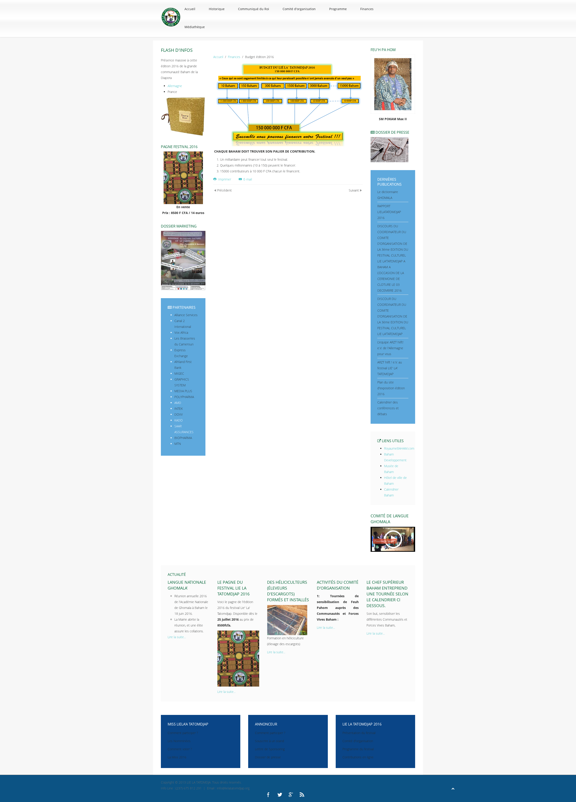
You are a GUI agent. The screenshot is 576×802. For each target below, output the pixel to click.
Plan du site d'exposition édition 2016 (391, 388)
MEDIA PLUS (183, 391)
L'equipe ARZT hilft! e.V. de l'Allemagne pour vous (390, 348)
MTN (177, 444)
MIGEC (179, 373)
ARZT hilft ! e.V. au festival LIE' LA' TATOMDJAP (389, 368)
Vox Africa (181, 332)
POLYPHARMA (184, 397)
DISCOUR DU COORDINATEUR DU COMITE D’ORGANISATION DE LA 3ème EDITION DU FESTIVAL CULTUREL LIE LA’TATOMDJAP (392, 316)
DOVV (178, 414)
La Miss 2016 (177, 757)
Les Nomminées (179, 741)
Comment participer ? (183, 733)
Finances (367, 9)
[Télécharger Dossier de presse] (389, 149)
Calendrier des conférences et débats (388, 408)
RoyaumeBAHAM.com (399, 448)
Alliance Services (186, 315)
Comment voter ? (180, 749)
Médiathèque (194, 27)
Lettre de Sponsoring (270, 749)
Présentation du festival (359, 733)
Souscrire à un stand (269, 741)
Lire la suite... (177, 637)
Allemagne (175, 86)
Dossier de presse (268, 757)
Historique (217, 9)
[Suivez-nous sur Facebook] (268, 794)
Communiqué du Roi (253, 9)
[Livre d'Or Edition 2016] (183, 116)
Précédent (224, 190)
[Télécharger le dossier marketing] (183, 260)
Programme (338, 9)
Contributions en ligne (358, 757)
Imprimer (224, 179)
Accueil (189, 9)
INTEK (178, 408)
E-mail (247, 179)
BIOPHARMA (183, 438)
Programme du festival (358, 749)
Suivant (354, 190)
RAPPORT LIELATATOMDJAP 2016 (389, 212)
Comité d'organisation (299, 9)
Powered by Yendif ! (385, 541)
